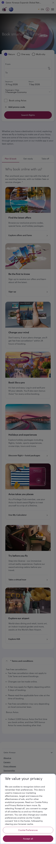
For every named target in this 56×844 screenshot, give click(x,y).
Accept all (28, 838)
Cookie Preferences (28, 830)
